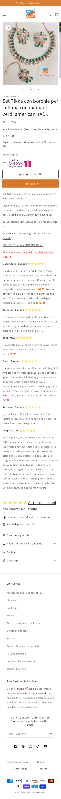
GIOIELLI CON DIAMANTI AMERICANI (23, 245)
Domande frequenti (17, 630)
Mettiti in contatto (39, 517)
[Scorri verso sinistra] (23, 89)
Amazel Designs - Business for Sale (26, 592)
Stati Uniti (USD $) (18, 768)
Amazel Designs (26, 792)
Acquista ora (30, 183)
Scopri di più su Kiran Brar (21, 524)
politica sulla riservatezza (21, 661)
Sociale (11, 638)
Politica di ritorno (16, 653)
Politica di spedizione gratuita (23, 646)
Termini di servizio (16, 668)
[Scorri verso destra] (38, 89)
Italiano (43, 768)
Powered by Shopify (39, 792)
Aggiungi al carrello (30, 174)
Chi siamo (12, 600)
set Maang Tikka (28, 233)
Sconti (10, 615)
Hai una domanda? (17, 517)
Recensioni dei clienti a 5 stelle (24, 623)
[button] (4, 14)
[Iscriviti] (50, 733)
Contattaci (12, 607)
